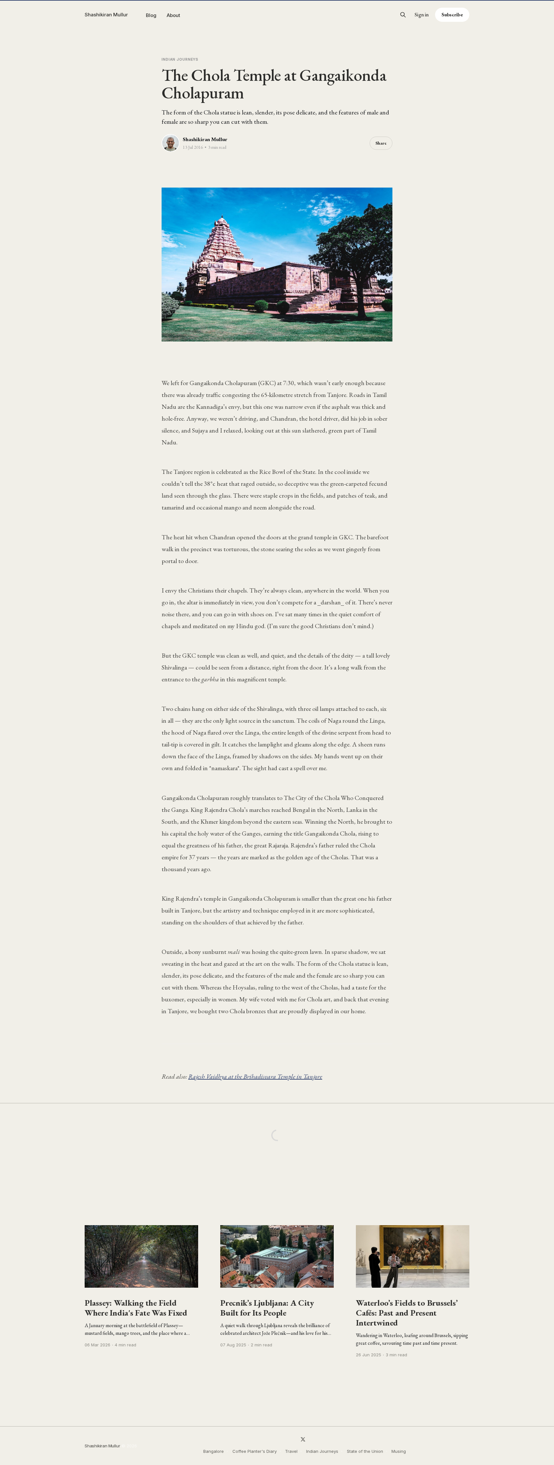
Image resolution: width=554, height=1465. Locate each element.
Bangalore (213, 1451)
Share (381, 143)
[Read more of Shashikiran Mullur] (171, 143)
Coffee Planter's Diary (254, 1451)
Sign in (422, 15)
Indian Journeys (180, 59)
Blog (151, 15)
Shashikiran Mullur (106, 15)
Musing (398, 1451)
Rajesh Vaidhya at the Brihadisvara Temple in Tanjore (255, 1076)
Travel (291, 1451)
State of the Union (365, 1451)
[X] (303, 1439)
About (173, 15)
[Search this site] (403, 15)
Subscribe (452, 14)
